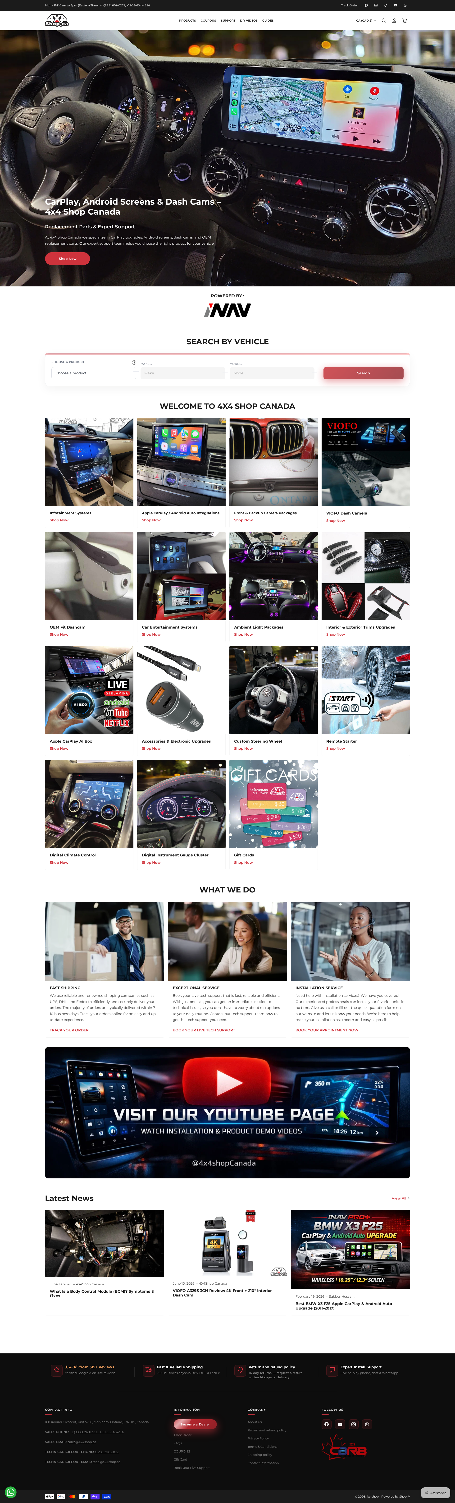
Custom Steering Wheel (258, 741)
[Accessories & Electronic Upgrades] (181, 690)
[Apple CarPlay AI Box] (89, 690)
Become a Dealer (195, 1424)
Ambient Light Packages (258, 627)
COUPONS (208, 20)
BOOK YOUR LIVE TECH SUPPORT (204, 1030)
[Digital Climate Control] (89, 804)
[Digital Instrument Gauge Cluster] (181, 804)
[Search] (384, 20)
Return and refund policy (267, 1430)
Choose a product (67, 362)
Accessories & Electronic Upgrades (176, 741)
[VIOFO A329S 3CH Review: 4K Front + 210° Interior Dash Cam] (227, 1243)
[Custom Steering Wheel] (273, 690)
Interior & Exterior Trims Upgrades (360, 627)
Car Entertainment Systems (170, 627)
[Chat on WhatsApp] (11, 1492)
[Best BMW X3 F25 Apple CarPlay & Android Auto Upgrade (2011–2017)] (350, 1249)
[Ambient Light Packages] (273, 576)
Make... (146, 364)
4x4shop (372, 1496)
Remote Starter (341, 741)
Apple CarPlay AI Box (71, 741)
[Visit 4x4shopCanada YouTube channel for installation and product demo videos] (227, 1112)
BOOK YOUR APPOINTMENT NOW (327, 1030)
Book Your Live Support (192, 1468)
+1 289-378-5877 (107, 1452)
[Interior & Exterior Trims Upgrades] (366, 576)
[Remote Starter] (366, 690)
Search (363, 373)
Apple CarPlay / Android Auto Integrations (180, 513)
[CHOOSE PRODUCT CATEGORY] (134, 362)
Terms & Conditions (262, 1446)
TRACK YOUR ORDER (69, 1030)
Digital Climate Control (73, 855)
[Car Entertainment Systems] (181, 576)
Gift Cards (244, 855)
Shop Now (68, 259)
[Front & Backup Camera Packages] (273, 462)
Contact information (263, 1463)
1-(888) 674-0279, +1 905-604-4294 (98, 1432)
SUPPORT (228, 20)
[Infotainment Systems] (89, 462)
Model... (236, 364)
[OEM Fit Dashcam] (89, 576)
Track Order (349, 5)
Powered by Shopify (395, 1496)
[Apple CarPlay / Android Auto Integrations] (181, 462)
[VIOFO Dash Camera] (366, 462)
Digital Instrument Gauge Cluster (175, 855)
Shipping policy (260, 1455)
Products (187, 20)
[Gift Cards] (273, 804)
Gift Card (180, 1459)
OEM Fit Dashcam (68, 627)
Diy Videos (249, 20)
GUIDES (268, 20)
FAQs (178, 1443)
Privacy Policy (258, 1438)
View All (399, 1198)
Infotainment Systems (70, 513)
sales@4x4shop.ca (82, 1442)
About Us (255, 1422)
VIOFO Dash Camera (346, 513)
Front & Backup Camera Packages (265, 513)
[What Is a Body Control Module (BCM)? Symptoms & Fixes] (104, 1243)
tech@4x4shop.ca (106, 1462)
